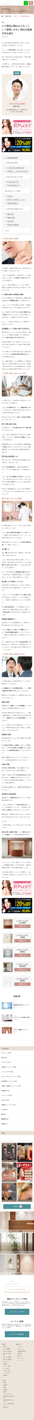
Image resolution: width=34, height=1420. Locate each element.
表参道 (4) (4, 1123)
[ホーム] (2, 16)
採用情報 (5, 1375)
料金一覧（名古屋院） (7, 1354)
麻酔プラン (19, 1355)
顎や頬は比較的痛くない (13, 185)
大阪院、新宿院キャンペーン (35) (11, 1086)
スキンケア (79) (5, 1062)
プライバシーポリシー (8, 1394)
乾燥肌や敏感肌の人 (13, 203)
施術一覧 (5, 1346)
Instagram (16, 1206)
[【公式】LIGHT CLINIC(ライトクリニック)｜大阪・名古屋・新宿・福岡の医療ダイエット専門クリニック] (7, 3)
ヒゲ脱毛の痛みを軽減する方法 (14, 209)
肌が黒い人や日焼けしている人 (16, 199)
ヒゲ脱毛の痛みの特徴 (11, 163)
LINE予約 (26, 3)
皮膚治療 (19, 1353)
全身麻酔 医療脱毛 (21, 1351)
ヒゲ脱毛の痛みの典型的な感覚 (15, 168)
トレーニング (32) (6, 1095)
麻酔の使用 (10, 214)
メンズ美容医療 (6, 1348)
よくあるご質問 (6, 1370)
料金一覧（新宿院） (7, 1357)
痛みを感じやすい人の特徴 (12, 191)
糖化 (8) (3, 1114)
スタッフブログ (6, 1373)
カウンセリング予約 (17, 1312)
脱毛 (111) (4, 1057)
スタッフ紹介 (6, 1368)
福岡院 (4, 1391)
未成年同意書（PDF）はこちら (8, 1400)
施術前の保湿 (11, 217)
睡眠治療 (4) (4, 1119)
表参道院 (5, 1389)
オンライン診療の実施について (8, 1404)
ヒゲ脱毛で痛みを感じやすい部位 (14, 177)
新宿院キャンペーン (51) (8, 1105)
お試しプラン (6, 1361)
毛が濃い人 (10, 196)
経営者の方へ (6, 1407)
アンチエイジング (21, 1358)
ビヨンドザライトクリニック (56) (11, 1076)
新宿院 (4, 1387)
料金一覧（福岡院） (7, 1359)
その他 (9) (4, 1109)
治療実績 (5, 1363)
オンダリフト (20, 1348)
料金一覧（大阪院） (7, 1351)
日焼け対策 (10, 221)
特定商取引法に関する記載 (8, 1397)
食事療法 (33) (5, 1090)
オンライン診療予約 (17, 1334)
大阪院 (4, 1382)
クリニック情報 (6, 1366)
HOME (3, 1344)
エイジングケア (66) (7, 1071)
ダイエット (19, 1346)
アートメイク (20, 1360)
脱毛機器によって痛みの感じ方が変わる (17, 171)
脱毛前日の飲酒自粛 (13, 224)
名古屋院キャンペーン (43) (9, 1081)
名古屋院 (5, 1385)
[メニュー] (31, 3)
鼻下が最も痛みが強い (13, 182)
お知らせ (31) (5, 1100)
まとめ (7, 230)
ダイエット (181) (6, 1053)
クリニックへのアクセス (17, 1289)
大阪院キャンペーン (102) (8, 1067)
